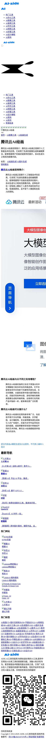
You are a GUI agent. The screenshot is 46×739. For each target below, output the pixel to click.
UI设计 (15, 642)
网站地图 (32, 737)
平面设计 (30, 623)
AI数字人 (35, 628)
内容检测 (39, 648)
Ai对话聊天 (38, 639)
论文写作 (25, 642)
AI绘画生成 (23, 135)
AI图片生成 (22, 162)
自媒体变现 (22, 631)
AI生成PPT (36, 637)
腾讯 (3, 169)
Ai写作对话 (23, 637)
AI (9, 169)
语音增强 (6, 642)
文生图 (5, 645)
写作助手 (30, 634)
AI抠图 (5, 623)
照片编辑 (10, 628)
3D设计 (27, 651)
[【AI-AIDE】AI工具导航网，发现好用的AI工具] (9, 43)
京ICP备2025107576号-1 (18, 737)
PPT (20, 648)
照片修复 (15, 645)
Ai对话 (20, 634)
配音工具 (10, 648)
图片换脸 (11, 637)
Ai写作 (33, 631)
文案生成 (17, 651)
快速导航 (40, 737)
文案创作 (9, 634)
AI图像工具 (11, 135)
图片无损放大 (17, 623)
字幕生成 (17, 639)
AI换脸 (27, 639)
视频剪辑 (6, 651)
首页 (3, 135)
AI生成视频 (23, 628)
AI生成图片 (26, 625)
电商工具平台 (28, 645)
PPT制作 (28, 648)
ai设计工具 (12, 625)
